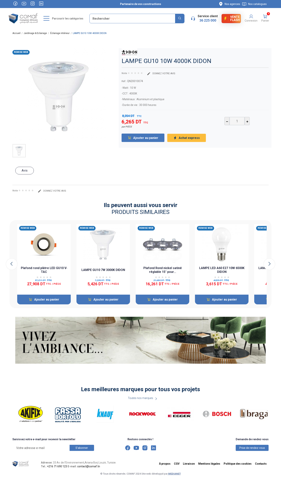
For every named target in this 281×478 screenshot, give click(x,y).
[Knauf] (106, 414)
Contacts (261, 463)
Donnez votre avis (163, 73)
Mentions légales (209, 463)
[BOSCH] (218, 414)
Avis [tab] (25, 170)
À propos (165, 463)
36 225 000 (207, 20)
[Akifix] (32, 414)
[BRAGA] (255, 414)
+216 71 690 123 (57, 466)
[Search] (179, 18)
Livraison (189, 463)
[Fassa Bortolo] (69, 414)
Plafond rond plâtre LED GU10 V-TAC (44, 270)
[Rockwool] (144, 414)
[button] (265, 18)
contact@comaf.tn (88, 466)
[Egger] (181, 414)
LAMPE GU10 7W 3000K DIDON (103, 270)
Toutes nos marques (140, 398)
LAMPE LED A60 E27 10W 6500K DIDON (221, 270)
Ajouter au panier (145, 138)
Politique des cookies (238, 463)
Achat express (189, 138)
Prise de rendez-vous (252, 447)
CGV (176, 463)
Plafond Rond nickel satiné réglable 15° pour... (162, 270)
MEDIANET (174, 473)
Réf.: (124, 81)
